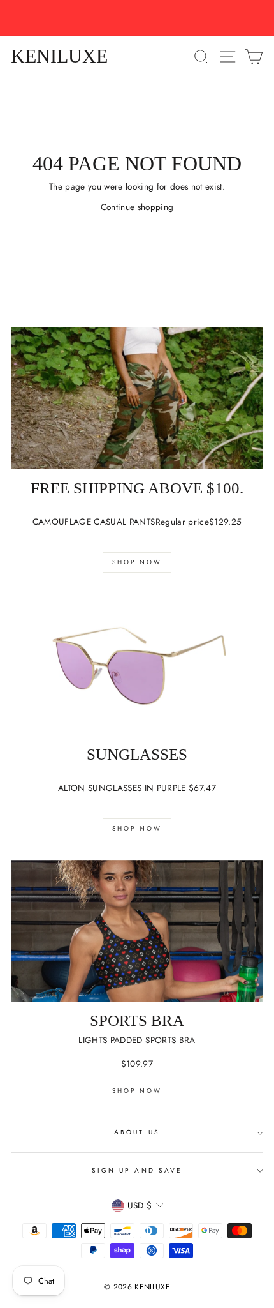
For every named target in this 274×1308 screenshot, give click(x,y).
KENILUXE (59, 56)
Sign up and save (137, 1170)
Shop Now (137, 562)
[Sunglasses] (137, 664)
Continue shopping (137, 206)
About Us (136, 1132)
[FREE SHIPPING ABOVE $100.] (137, 398)
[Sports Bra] (137, 931)
